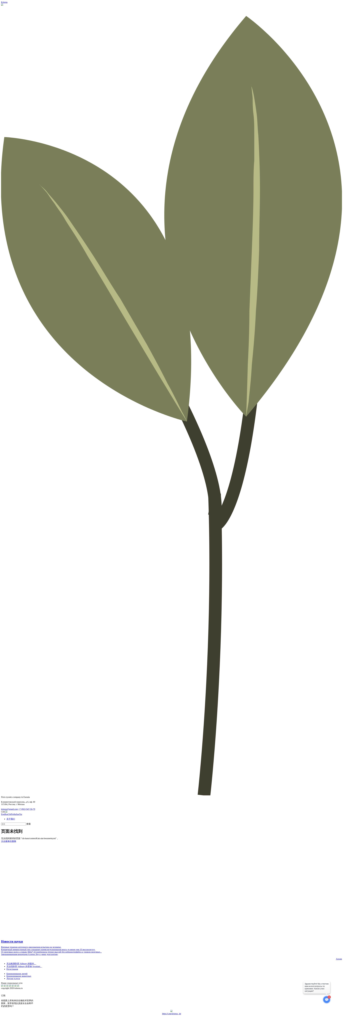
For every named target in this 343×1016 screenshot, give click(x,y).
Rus (6, 814)
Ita (15, 814)
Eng (3, 814)
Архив (339, 959)
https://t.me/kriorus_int (171, 1014)
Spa (17, 814)
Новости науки (12, 941)
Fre (12, 814)
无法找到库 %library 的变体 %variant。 (24, 966)
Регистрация (12, 969)
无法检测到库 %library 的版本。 (21, 963)
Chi (9, 814)
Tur (20, 814)
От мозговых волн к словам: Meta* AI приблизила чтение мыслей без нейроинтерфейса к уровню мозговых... (51, 952)
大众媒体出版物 (8, 841)
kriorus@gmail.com (9, 809)
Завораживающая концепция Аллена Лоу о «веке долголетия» (29, 954)
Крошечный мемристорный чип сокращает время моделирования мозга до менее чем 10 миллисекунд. (48, 949)
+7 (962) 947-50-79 (26, 809)
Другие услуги (13, 978)
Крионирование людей (16, 974)
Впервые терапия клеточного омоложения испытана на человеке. (31, 947)
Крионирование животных (18, 976)
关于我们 (10, 819)
